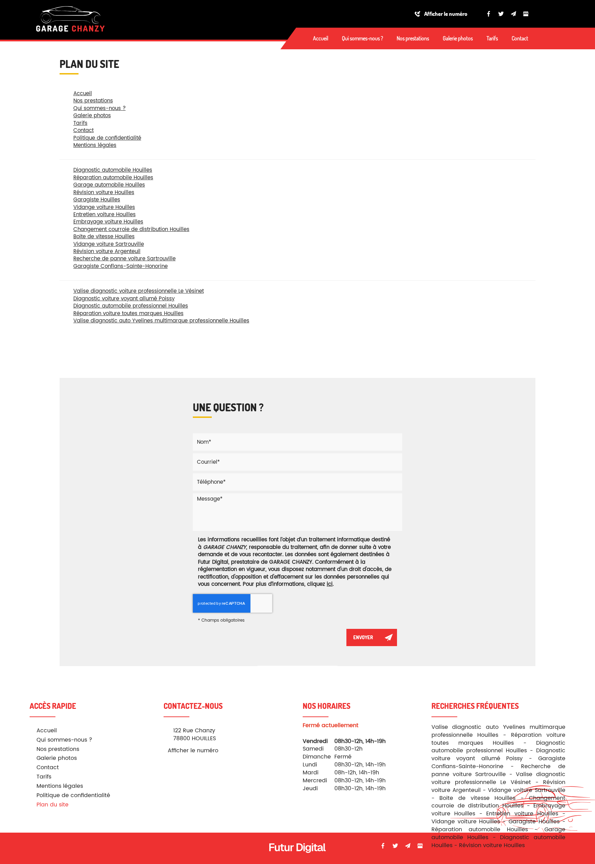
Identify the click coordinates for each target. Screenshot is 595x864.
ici (330, 584)
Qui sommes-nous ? (362, 38)
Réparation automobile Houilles (113, 177)
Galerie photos (458, 38)
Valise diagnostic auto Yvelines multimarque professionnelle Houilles (161, 321)
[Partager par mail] (513, 14)
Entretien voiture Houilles (104, 214)
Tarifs (492, 38)
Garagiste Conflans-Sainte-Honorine (120, 266)
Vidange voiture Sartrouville (108, 244)
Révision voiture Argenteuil (106, 251)
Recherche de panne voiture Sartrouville (124, 258)
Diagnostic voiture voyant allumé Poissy (124, 298)
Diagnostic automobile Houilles (112, 170)
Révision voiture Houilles (103, 192)
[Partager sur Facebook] (488, 14)
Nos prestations (413, 38)
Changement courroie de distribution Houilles (131, 229)
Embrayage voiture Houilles (108, 222)
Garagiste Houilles (96, 199)
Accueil (320, 38)
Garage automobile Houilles (109, 185)
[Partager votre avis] (526, 14)
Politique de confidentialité (107, 138)
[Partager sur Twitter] (501, 14)
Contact (520, 38)
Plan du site (52, 804)
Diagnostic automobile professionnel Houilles (130, 306)
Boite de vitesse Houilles (104, 236)
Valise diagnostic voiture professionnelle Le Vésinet (138, 291)
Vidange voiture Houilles (104, 207)
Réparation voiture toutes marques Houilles (128, 313)
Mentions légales (94, 145)
